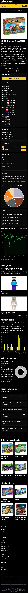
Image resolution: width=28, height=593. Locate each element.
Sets (2, 567)
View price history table (7, 259)
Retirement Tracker (5, 556)
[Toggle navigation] (26, 2)
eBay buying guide (5, 558)
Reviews (3, 544)
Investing (3, 542)
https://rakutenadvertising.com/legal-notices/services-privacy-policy (13, 584)
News (2, 540)
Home (2, 10)
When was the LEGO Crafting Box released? (12, 422)
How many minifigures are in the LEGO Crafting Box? (13, 415)
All (1, 565)
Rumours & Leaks (5, 546)
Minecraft (13, 10)
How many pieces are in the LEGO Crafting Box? (12, 403)
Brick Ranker (5, 527)
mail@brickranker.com (6, 531)
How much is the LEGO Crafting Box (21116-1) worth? (13, 396)
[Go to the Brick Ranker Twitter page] (1, 529)
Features (3, 548)
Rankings (7, 10)
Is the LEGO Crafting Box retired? (12, 409)
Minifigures (3, 569)
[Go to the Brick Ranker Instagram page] (4, 529)
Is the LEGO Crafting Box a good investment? (12, 429)
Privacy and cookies (5, 550)
